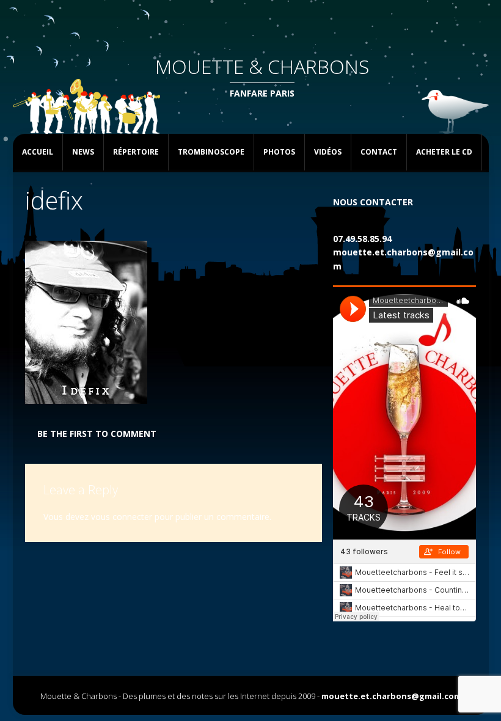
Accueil (37, 152)
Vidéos (328, 152)
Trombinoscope (211, 152)
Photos (279, 152)
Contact (378, 152)
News (83, 152)
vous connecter (121, 516)
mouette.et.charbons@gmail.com (391, 695)
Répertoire (136, 152)
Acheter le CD (444, 152)
